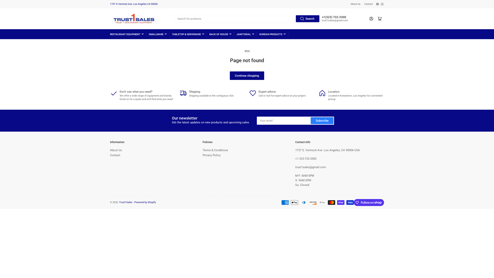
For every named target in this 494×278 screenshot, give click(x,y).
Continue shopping (247, 75)
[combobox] (247, 19)
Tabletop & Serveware (186, 34)
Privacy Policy (212, 155)
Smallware (156, 34)
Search (309, 18)
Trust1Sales (125, 202)
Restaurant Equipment (125, 34)
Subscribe (322, 120)
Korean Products (270, 34)
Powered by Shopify (145, 202)
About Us (355, 4)
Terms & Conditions (215, 150)
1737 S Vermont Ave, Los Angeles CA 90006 (134, 4)
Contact (368, 4)
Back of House (218, 34)
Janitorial (244, 34)
